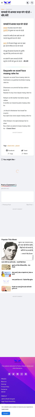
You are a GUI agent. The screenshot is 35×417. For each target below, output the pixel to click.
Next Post (29, 204)
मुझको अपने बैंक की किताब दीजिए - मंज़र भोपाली (21, 266)
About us (3, 381)
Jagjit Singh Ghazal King (8, 401)
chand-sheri (9, 9)
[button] (2, 3)
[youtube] (17, 374)
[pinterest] (25, 374)
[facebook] (9, 374)
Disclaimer (4, 389)
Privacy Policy (5, 386)
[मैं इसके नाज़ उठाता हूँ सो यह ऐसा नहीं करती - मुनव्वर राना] (6, 288)
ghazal (17, 145)
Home (2, 9)
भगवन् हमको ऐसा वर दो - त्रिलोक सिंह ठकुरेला (22, 279)
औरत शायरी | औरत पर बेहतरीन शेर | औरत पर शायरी (22, 273)
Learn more (5, 409)
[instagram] (21, 374)
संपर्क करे (3, 392)
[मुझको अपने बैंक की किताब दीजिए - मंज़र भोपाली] (6, 267)
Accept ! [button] (5, 413)
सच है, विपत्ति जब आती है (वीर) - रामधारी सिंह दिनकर (13, 262)
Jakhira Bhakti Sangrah (8, 399)
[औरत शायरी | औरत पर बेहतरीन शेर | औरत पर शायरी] (6, 274)
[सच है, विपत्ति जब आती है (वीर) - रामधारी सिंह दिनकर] (17, 251)
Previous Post (7, 204)
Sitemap (3, 384)
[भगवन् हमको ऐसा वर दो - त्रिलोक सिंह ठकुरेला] (6, 281)
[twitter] (13, 374)
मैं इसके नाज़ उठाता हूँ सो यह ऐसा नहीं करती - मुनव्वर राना (22, 287)
